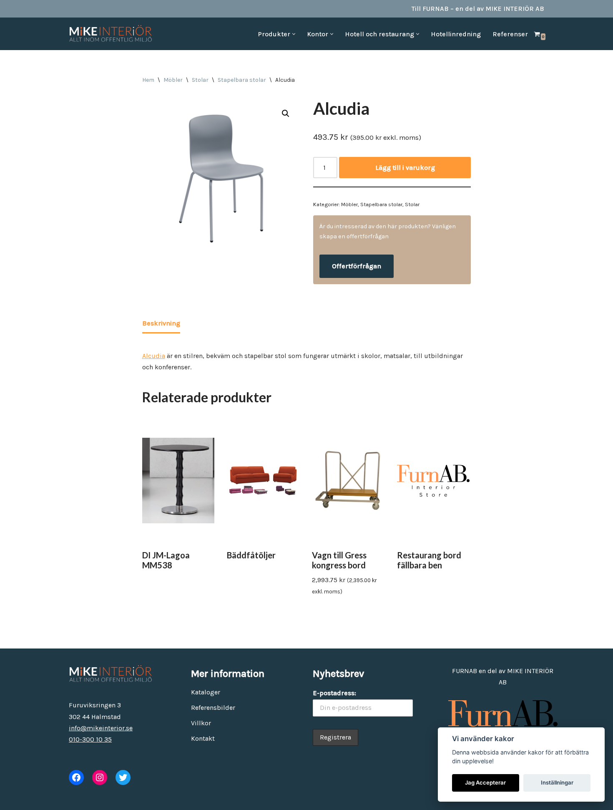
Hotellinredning (456, 34)
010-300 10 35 (90, 739)
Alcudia (153, 356)
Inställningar (557, 782)
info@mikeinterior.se (101, 728)
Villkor (201, 723)
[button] (293, 34)
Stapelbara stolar (242, 79)
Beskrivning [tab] (161, 323)
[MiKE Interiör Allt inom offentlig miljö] (110, 34)
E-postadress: (334, 693)
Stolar (200, 79)
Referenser (510, 34)
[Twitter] (123, 777)
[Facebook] (76, 777)
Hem (148, 79)
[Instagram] (99, 777)
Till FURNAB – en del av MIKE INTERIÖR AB (478, 9)
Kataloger (205, 692)
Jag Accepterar (485, 782)
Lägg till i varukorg (405, 168)
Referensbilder (213, 708)
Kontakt (203, 738)
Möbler (173, 79)
